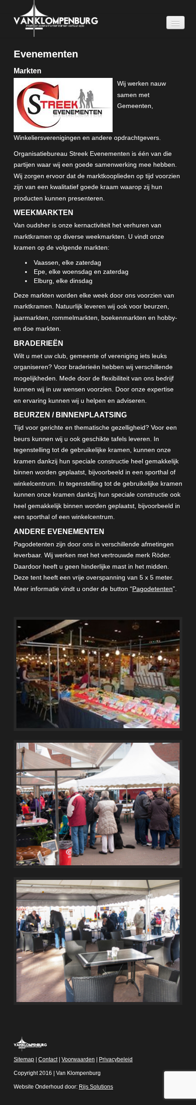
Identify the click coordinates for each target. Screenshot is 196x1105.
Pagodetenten (152, 588)
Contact (47, 1059)
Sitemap (24, 1059)
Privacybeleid (116, 1059)
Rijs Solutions (96, 1087)
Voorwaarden (78, 1059)
